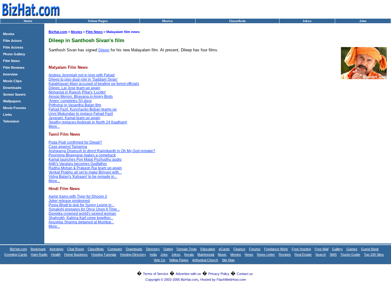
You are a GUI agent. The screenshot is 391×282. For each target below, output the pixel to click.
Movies (167, 21)
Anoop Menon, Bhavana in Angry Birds (81, 96)
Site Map (228, 260)
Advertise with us (188, 274)
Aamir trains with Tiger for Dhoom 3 (78, 196)
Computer (115, 249)
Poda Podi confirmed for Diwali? (75, 142)
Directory (153, 249)
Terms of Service (155, 274)
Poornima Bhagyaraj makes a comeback (82, 155)
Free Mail (321, 249)
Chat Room (75, 249)
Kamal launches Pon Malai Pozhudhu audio (85, 159)
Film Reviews (13, 67)
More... (54, 126)
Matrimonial (205, 254)
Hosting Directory (133, 254)
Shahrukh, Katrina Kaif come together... (81, 218)
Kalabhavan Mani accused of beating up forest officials (94, 84)
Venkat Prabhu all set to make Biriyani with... (85, 172)
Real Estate (303, 254)
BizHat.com (58, 32)
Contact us (245, 274)
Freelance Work (276, 249)
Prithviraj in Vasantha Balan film (75, 105)
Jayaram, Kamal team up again (74, 118)
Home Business (76, 254)
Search (320, 254)
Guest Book (370, 249)
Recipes (285, 254)
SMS (333, 254)
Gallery (337, 249)
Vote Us (159, 260)
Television (11, 121)
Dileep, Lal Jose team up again (74, 88)
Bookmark (38, 249)
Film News (11, 61)
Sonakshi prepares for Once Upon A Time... (84, 209)
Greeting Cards (15, 254)
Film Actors (12, 40)
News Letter (266, 254)
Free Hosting (301, 249)
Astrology (56, 249)
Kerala (189, 254)
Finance (239, 249)
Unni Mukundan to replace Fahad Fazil (81, 114)
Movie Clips (12, 81)
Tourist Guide (350, 254)
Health (55, 254)
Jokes (307, 21)
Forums (255, 249)
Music (222, 254)
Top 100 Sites (374, 254)
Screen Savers (14, 94)
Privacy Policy (218, 274)
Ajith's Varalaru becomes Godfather (78, 164)
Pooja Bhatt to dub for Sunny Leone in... (81, 205)
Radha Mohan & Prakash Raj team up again (85, 168)
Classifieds (237, 21)
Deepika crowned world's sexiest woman (82, 213)
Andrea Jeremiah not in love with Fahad (82, 75)
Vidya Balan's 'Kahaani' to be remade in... (83, 176)
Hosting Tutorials (103, 254)
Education (207, 249)
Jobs (363, 21)
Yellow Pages (98, 21)
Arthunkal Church (205, 260)
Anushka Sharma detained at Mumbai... (81, 222)
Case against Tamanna (68, 147)
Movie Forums (14, 108)
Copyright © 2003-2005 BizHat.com (171, 279)
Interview (10, 74)
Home (28, 21)
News (249, 254)
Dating (168, 249)
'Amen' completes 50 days (70, 101)
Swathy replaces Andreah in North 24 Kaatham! (88, 122)
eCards (224, 249)
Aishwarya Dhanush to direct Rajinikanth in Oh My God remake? (102, 151)
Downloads (12, 88)
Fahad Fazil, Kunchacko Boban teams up (83, 109)
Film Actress (13, 47)
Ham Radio (39, 254)
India (153, 254)
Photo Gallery (14, 54)
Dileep (103, 50)
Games (351, 249)
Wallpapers (12, 101)
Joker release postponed (69, 201)
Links (7, 114)
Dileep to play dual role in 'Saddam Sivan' (83, 79)
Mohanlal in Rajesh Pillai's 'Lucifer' (77, 92)
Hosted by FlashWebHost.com (223, 279)
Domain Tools (187, 249)
